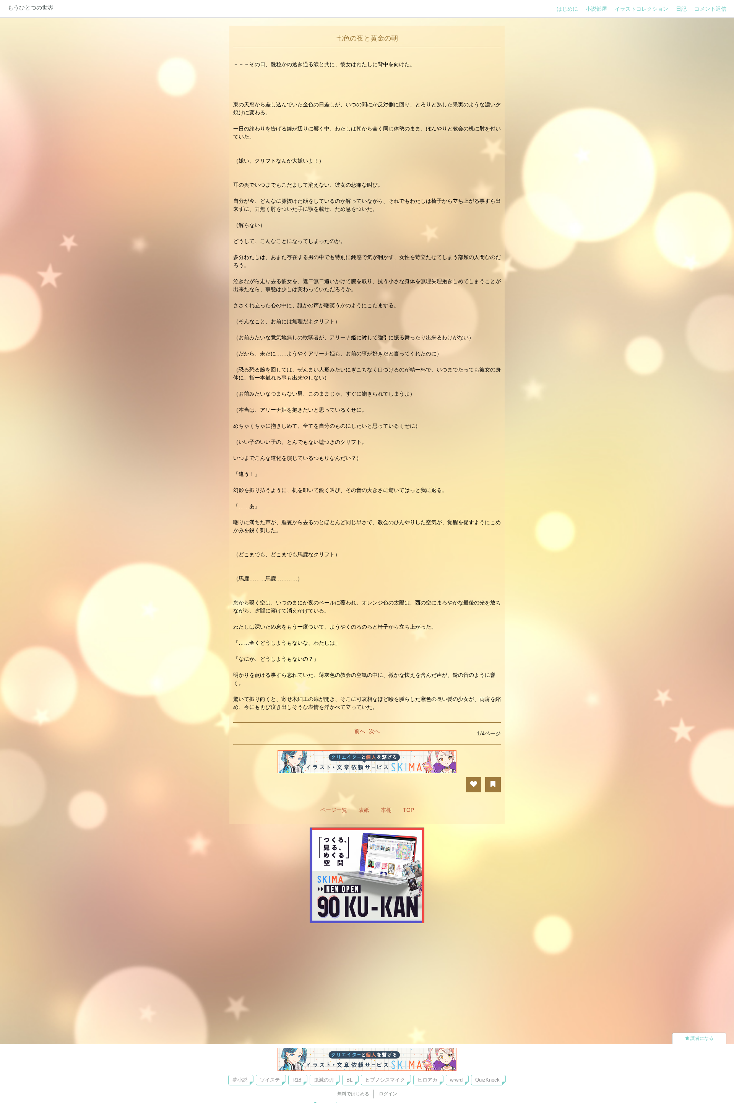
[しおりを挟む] (493, 784)
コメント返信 (710, 9)
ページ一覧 (333, 810)
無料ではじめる (353, 1093)
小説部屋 (596, 9)
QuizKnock (487, 1080)
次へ (374, 731)
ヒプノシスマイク (385, 1080)
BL (349, 1080)
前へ (359, 731)
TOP (408, 810)
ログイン (388, 1093)
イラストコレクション (641, 9)
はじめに (567, 9)
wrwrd (456, 1080)
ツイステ (270, 1080)
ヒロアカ (427, 1080)
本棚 (386, 810)
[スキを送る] (473, 784)
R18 (296, 1080)
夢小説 (239, 1080)
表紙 (364, 810)
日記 (681, 9)
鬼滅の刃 (324, 1080)
